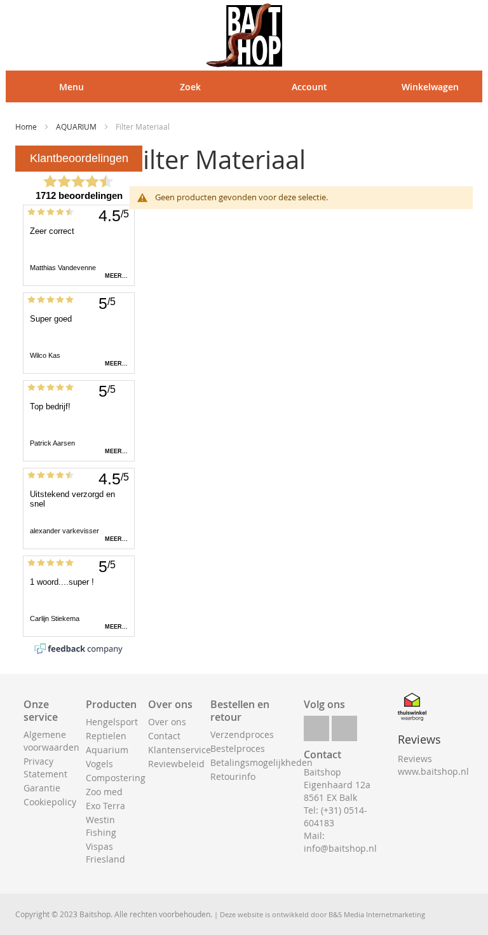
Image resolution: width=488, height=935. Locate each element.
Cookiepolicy (50, 802)
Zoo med (104, 792)
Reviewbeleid (176, 764)
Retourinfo (232, 776)
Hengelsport (112, 722)
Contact (164, 736)
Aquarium (107, 750)
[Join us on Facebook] (316, 725)
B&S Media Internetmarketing (377, 914)
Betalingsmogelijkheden (261, 762)
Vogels (99, 764)
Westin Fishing (101, 826)
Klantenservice (179, 750)
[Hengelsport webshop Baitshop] (244, 35)
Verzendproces (242, 734)
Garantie (42, 788)
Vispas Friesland (105, 852)
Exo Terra (105, 806)
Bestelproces (237, 748)
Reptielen (106, 736)
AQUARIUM (77, 126)
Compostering (116, 778)
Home (27, 126)
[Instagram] (344, 725)
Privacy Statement (45, 767)
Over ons (167, 722)
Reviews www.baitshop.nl (433, 765)
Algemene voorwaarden (51, 740)
